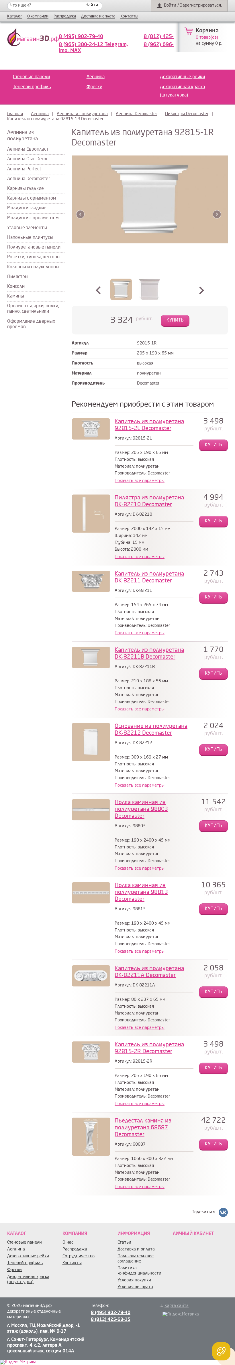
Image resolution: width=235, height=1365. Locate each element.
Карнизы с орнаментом (31, 198)
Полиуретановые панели (33, 247)
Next (216, 214)
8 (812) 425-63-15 (166, 36)
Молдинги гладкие (26, 208)
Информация (133, 1234)
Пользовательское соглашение (135, 1259)
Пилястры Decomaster (186, 114)
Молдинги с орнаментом (33, 218)
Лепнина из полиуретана (82, 114)
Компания (74, 1234)
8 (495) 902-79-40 (81, 36)
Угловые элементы (27, 228)
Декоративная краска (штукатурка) (182, 91)
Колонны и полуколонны (33, 267)
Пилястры (17, 277)
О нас (67, 1242)
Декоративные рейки (182, 77)
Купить (175, 320)
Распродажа (65, 16)
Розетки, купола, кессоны (33, 257)
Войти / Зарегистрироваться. (193, 5)
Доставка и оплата (98, 16)
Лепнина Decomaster (136, 114)
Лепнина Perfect (24, 169)
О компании (37, 16)
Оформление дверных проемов (31, 324)
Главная (15, 114)
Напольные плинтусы (30, 237)
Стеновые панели (31, 77)
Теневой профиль (32, 87)
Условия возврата (135, 1287)
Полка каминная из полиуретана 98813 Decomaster (141, 892)
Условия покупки (134, 1280)
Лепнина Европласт (27, 149)
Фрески (94, 87)
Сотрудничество (78, 1256)
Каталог (14, 16)
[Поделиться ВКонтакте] (223, 1212)
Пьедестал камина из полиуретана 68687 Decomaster (143, 1128)
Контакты (129, 16)
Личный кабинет (193, 1234)
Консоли (16, 286)
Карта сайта (176, 1306)
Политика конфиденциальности (139, 1271)
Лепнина (96, 77)
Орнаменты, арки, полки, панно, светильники (33, 309)
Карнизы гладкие (25, 188)
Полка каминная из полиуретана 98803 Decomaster (141, 809)
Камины (15, 296)
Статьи (124, 1242)
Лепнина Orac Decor (27, 159)
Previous (80, 214)
